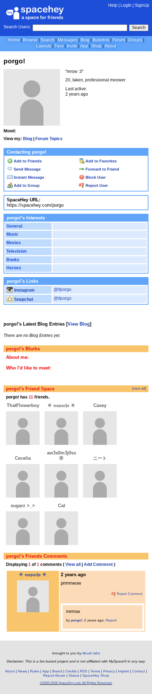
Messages (67, 40)
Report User (96, 185)
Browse (30, 40)
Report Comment (129, 594)
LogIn (126, 5)
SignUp (142, 5)
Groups (135, 40)
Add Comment (98, 564)
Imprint (123, 671)
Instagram (24, 290)
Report (111, 620)
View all (73, 564)
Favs (59, 46)
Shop (96, 46)
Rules (34, 671)
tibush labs (91, 653)
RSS (83, 671)
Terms (95, 671)
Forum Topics (49, 138)
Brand (57, 671)
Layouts (43, 46)
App (84, 46)
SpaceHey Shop (95, 675)
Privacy (109, 671)
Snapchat (23, 299)
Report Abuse (54, 675)
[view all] (139, 388)
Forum (118, 40)
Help (112, 5)
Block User (95, 177)
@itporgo (62, 289)
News (22, 671)
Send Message (27, 169)
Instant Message (28, 177)
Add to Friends (27, 161)
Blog (85, 40)
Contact (138, 671)
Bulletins (101, 40)
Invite (72, 46)
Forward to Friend (101, 169)
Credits (71, 671)
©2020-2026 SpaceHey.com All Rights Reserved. (76, 683)
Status (74, 675)
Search (139, 27)
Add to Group (26, 185)
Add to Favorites (100, 161)
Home (14, 40)
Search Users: (17, 26)
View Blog (79, 324)
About (110, 46)
